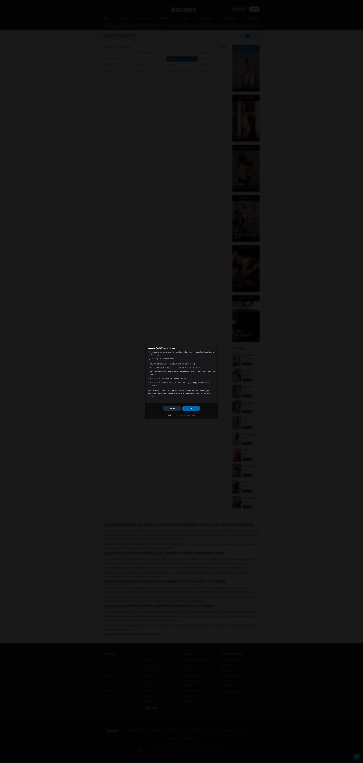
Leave (172, 408)
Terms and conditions (186, 415)
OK (191, 408)
